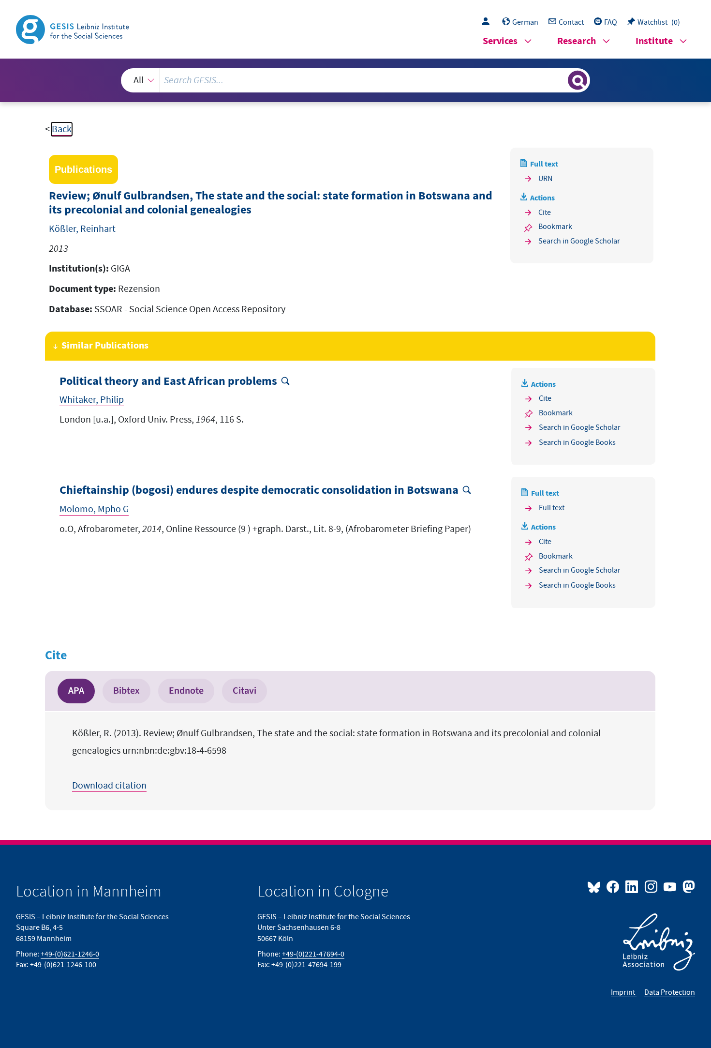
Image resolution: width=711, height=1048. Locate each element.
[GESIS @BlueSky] (596, 886)
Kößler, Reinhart (82, 229)
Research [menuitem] (576, 41)
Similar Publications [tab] (104, 345)
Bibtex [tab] (126, 691)
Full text (551, 508)
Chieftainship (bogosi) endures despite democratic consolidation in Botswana (259, 491)
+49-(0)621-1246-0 (70, 954)
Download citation (109, 785)
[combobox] (355, 80)
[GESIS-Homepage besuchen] (73, 28)
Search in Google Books (577, 442)
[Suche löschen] (559, 80)
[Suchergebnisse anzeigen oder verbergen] (577, 80)
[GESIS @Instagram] (651, 886)
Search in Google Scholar (579, 241)
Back (62, 129)
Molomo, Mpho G (94, 509)
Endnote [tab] (186, 691)
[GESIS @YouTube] (670, 886)
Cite (544, 212)
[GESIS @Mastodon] (687, 886)
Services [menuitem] (500, 41)
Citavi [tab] (244, 691)
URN (545, 178)
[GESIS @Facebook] (613, 886)
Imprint (624, 992)
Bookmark (555, 226)
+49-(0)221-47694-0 (313, 954)
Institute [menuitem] (654, 41)
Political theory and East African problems (168, 382)
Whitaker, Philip (91, 400)
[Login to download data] (488, 22)
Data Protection (669, 992)
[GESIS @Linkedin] (632, 886)
